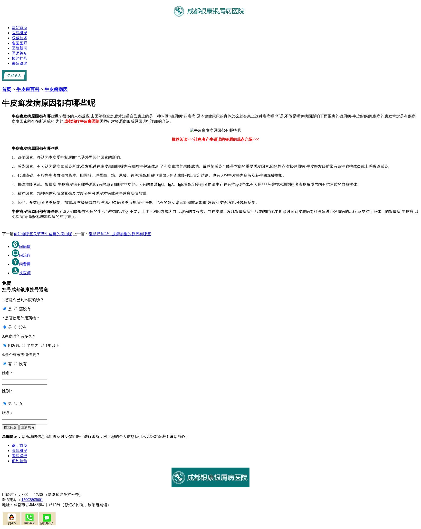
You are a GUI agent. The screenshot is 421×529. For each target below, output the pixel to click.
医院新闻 (19, 48)
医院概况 (19, 33)
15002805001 (32, 500)
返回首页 (19, 445)
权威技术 (19, 38)
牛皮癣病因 (56, 89)
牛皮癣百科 (27, 89)
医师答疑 (19, 53)
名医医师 (19, 43)
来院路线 (19, 63)
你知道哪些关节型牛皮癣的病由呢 (43, 234)
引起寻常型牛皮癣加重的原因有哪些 (120, 234)
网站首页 (19, 28)
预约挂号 (19, 58)
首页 (6, 89)
